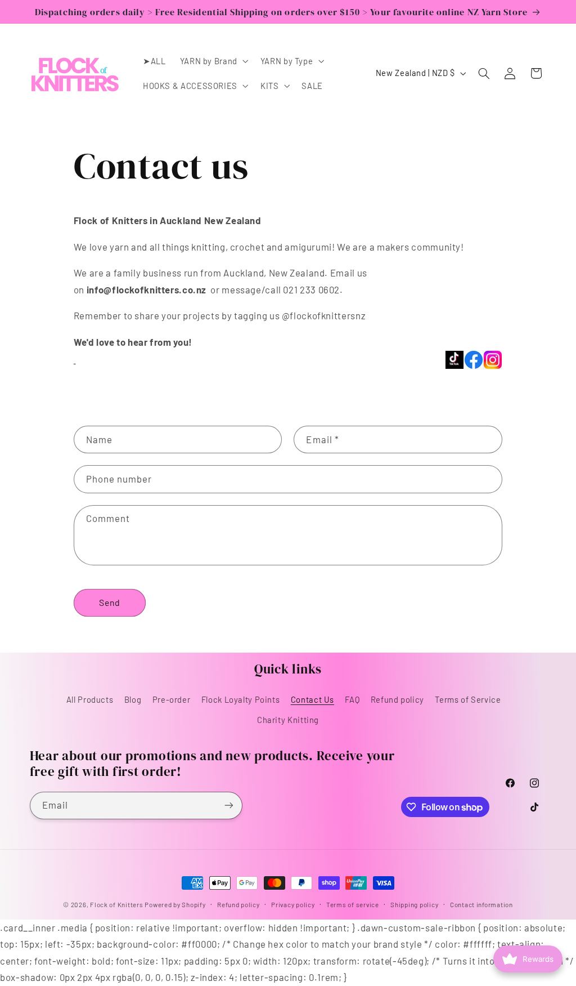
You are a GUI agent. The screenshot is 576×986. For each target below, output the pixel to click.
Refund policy (397, 699)
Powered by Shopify (175, 904)
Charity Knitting (288, 720)
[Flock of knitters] (75, 358)
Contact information (481, 904)
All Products (90, 699)
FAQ (352, 699)
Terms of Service (468, 699)
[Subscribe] (228, 805)
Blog (133, 699)
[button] (213, 60)
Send (109, 602)
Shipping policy (414, 904)
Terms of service (352, 904)
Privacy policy (292, 904)
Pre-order (171, 699)
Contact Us (312, 699)
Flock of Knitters (117, 904)
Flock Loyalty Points (240, 699)
